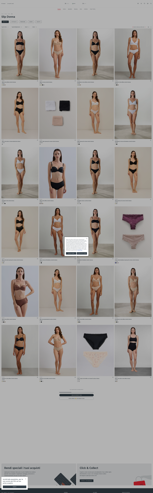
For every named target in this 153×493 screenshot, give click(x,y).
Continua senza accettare (86, 238)
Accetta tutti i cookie (81, 253)
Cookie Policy (79, 250)
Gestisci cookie (71, 253)
